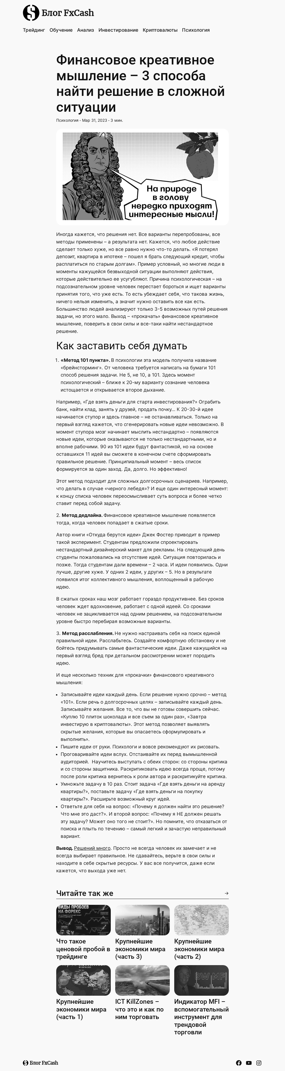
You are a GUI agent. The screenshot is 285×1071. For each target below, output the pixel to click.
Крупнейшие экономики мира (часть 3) (140, 949)
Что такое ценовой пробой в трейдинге (83, 949)
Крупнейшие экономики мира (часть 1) (81, 1009)
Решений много (92, 848)
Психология (67, 120)
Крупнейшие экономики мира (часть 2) (199, 949)
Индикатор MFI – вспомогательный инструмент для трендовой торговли (201, 1017)
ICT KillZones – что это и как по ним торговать (139, 1009)
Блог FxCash (68, 13)
